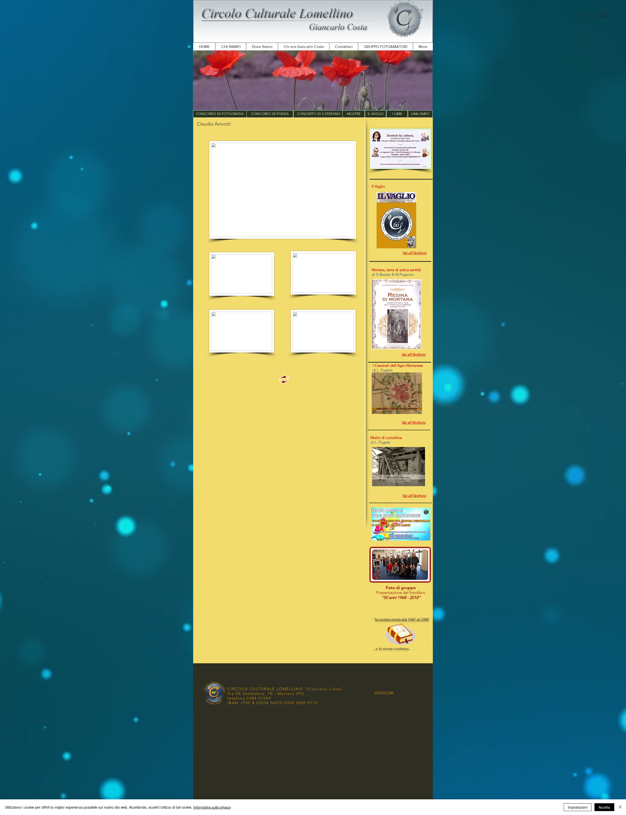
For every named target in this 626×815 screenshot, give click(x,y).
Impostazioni (577, 807)
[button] (602, 14)
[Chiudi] (620, 807)
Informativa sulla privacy (212, 807)
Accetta (604, 807)
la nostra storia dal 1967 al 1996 (402, 619)
